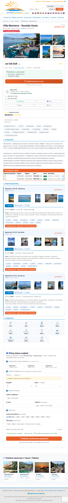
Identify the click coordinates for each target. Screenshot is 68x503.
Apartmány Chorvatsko (34, 500)
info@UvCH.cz (61, 490)
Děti (40, 382)
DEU (18, 417)
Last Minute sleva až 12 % (12, 31)
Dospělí (9, 382)
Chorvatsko (7, 17)
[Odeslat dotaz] (63, 176)
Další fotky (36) (58, 55)
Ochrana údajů (49, 490)
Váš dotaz (13, 420)
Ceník (27, 205)
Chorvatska (42, 496)
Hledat (60, 9)
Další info (61, 17)
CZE (7, 417)
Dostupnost (19, 205)
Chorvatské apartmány (46, 500)
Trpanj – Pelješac (14, 21)
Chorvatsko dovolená (33, 496)
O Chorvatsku (37, 17)
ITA (23, 417)
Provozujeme (7, 496)
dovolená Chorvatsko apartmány (19, 496)
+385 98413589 (12, 98)
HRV (43, 417)
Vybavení (10, 205)
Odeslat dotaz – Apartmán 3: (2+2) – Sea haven (21, 313)
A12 (16, 67)
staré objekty (19, 500)
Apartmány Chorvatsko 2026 (52, 496)
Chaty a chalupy (37, 498)
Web (49, 105)
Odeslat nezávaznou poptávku (35, 439)
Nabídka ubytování (17, 17)
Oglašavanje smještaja (37, 493)
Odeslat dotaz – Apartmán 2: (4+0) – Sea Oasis (21, 269)
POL (48, 417)
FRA (32, 417)
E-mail (9, 402)
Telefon (41, 402)
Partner (24, 500)
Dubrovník (5, 21)
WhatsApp (21, 101)
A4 (19, 67)
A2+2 (22, 67)
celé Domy (53, 17)
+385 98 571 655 (12, 96)
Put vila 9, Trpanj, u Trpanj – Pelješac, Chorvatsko (19, 28)
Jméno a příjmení (12, 394)
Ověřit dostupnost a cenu (35, 81)
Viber (50, 101)
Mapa (20, 105)
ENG (13, 417)
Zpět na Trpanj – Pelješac (11, 120)
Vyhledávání (27, 17)
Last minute (45, 17)
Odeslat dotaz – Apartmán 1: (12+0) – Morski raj (21, 226)
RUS (37, 417)
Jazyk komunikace (16, 414)
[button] (34, 114)
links (28, 500)
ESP (27, 417)
